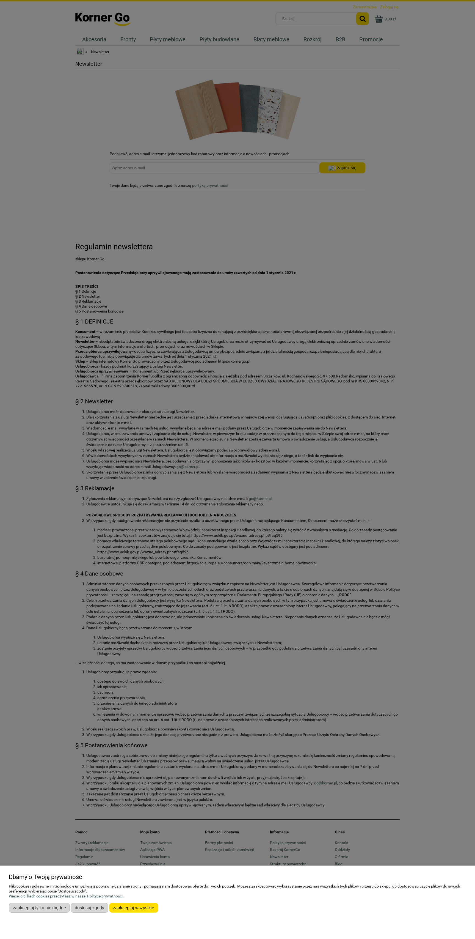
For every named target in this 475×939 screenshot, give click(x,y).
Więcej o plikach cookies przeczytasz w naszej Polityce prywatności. (66, 896)
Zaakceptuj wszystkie (133, 907)
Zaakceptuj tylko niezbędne (39, 907)
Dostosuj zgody (89, 907)
